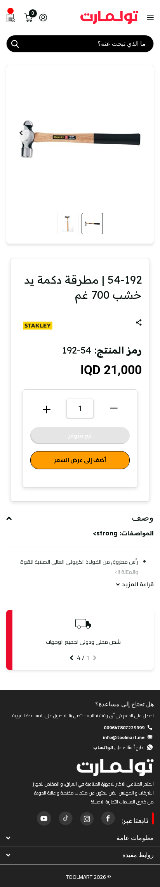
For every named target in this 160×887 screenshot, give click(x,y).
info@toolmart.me (123, 737)
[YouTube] (44, 818)
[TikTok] (65, 818)
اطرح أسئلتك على (118, 747)
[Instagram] (86, 818)
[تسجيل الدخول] (43, 17)
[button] (21, 132)
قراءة (138, 584)
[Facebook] (108, 818)
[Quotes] (11, 17)
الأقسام (149, 17)
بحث (14, 43)
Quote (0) (7, 229)
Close (80, 837)
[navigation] (92, 223)
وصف (143, 517)
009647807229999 (124, 727)
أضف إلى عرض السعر (80, 460)
